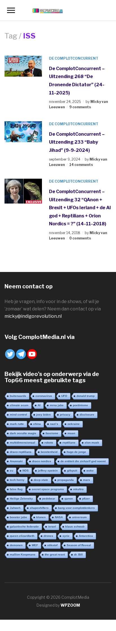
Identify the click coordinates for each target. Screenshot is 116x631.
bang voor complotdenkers (76, 507)
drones (48, 535)
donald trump (86, 395)
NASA (59, 517)
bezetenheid (49, 451)
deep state (41, 479)
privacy (65, 414)
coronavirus (43, 395)
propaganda (65, 479)
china (37, 423)
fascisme (52, 433)
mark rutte (17, 423)
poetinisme (80, 405)
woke (90, 470)
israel (52, 526)
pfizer (86, 498)
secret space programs (48, 489)
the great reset (55, 554)
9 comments (80, 107)
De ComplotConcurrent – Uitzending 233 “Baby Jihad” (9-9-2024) (77, 142)
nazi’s (54, 423)
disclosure (87, 414)
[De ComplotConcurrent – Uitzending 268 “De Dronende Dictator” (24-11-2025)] (23, 65)
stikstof (52, 545)
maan (71, 433)
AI (39, 405)
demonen (16, 545)
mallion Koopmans (22, 554)
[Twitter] (10, 354)
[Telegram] (21, 354)
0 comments (80, 238)
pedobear (48, 498)
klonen (41, 517)
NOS (26, 470)
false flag (16, 489)
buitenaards (18, 395)
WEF (35, 545)
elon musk (92, 442)
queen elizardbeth (22, 535)
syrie (66, 535)
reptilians (69, 442)
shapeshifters (39, 507)
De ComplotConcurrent (73, 58)
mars (86, 479)
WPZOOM (70, 605)
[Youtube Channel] (32, 354)
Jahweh (15, 507)
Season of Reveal (79, 545)
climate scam (19, 405)
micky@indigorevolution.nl (33, 316)
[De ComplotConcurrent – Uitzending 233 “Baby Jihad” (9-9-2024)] (23, 131)
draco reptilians (21, 451)
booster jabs (18, 517)
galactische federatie (24, 526)
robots (48, 442)
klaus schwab (74, 526)
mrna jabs (57, 405)
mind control (18, 414)
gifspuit (72, 470)
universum (79, 517)
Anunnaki (16, 461)
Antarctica (86, 535)
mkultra (78, 489)
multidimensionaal (22, 442)
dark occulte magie (23, 433)
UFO (64, 395)
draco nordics (41, 461)
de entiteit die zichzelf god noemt (83, 461)
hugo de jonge (76, 451)
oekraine (74, 423)
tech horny (17, 479)
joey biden (43, 414)
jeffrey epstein (48, 470)
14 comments (81, 165)
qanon (68, 498)
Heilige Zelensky (21, 498)
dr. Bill (78, 554)
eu (11, 470)
